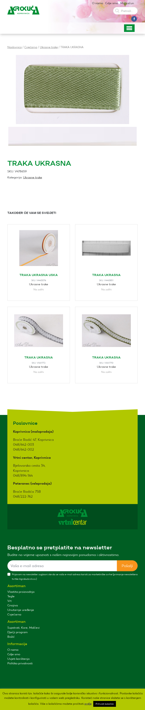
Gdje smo (111, 3)
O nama (97, 3)
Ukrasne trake (49, 47)
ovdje (88, 704)
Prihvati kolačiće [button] (105, 703)
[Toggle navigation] (129, 28)
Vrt (9, 601)
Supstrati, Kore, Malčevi (23, 628)
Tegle (11, 596)
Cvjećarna (30, 47)
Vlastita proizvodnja (20, 592)
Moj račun (127, 3)
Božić (11, 637)
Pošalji (127, 565)
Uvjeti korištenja (18, 659)
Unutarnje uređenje (20, 610)
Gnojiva (12, 605)
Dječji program (17, 632)
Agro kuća (23, 13)
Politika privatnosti (20, 663)
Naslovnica (14, 47)
